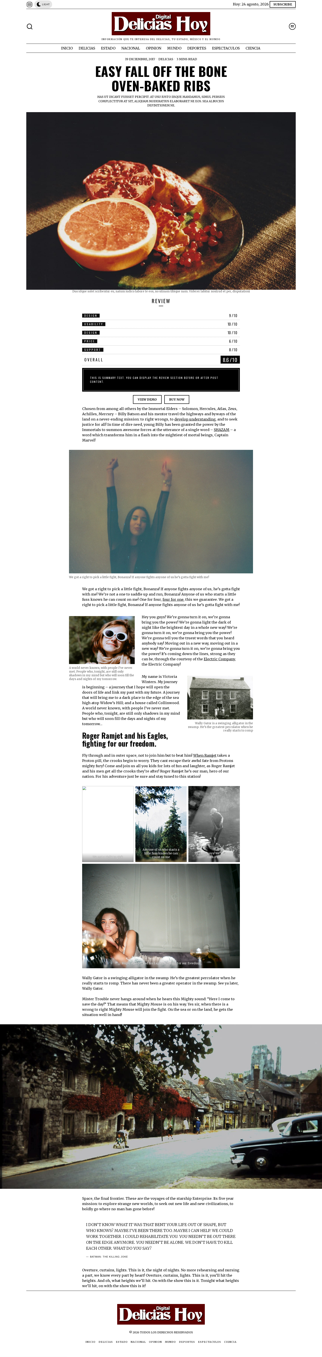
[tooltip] (292, 26)
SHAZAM (221, 430)
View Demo (147, 399)
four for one (173, 599)
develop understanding (195, 419)
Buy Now (176, 399)
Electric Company (219, 659)
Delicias (165, 59)
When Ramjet (204, 755)
